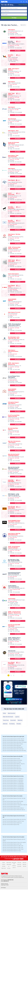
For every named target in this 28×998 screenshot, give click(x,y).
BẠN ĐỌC (24, 864)
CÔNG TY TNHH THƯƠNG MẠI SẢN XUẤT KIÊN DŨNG (16, 145)
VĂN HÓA (14, 865)
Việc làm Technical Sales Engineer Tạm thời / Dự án (13, 821)
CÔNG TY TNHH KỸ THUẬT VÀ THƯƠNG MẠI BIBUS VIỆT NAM (16, 44)
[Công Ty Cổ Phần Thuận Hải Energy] (4, 443)
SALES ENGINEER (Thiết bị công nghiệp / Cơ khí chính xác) (14, 521)
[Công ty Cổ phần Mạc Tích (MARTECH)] (4, 535)
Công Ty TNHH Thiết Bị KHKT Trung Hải (16, 456)
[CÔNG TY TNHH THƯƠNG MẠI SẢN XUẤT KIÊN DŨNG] (4, 144)
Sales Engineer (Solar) (11, 286)
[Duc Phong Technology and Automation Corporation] (4, 508)
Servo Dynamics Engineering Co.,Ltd (15, 31)
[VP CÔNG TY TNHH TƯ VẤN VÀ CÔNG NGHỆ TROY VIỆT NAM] (4, 208)
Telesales (18, 723)
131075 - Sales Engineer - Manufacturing (14, 363)
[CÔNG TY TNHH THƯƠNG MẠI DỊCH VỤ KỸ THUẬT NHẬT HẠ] (4, 222)
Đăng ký (20, 4)
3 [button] (13, 675)
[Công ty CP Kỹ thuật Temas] (4, 430)
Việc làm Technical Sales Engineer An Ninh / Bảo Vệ (13, 738)
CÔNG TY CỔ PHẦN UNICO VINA (14, 496)
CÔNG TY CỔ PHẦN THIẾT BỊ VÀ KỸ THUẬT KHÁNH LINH (16, 600)
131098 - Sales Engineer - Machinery (14, 69)
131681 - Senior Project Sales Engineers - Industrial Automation (11, 260)
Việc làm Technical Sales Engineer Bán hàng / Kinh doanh (15, 742)
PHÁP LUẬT (3, 868)
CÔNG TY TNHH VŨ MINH (13, 57)
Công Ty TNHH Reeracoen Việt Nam (15, 562)
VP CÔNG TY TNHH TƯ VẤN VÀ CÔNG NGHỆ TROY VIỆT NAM (16, 209)
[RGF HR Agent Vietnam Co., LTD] (4, 70)
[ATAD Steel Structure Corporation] (4, 404)
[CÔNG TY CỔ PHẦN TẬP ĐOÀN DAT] (4, 120)
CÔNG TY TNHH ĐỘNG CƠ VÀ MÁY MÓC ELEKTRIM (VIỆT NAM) (15, 275)
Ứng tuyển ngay (17, 37)
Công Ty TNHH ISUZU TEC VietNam (15, 169)
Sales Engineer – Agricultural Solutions (13, 350)
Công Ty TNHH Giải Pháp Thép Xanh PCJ (16, 391)
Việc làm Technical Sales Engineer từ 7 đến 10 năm (13, 849)
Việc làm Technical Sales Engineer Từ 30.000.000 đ (13, 788)
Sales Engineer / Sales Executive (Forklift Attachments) (13, 156)
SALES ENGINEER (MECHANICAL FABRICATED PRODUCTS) (14, 389)
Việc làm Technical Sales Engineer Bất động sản (13, 747)
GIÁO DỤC (24, 862)
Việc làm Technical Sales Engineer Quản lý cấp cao (13, 808)
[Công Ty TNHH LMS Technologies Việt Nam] (4, 132)
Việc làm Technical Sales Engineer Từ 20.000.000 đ (13, 786)
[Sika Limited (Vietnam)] (4, 314)
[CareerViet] (17, 858)
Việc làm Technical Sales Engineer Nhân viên (12, 803)
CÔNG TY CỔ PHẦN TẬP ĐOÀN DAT (15, 120)
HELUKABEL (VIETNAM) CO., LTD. (14, 288)
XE (8, 866)
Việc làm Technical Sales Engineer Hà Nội (11, 758)
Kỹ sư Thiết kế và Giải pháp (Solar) (11, 663)
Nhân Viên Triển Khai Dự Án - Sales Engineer (14, 442)
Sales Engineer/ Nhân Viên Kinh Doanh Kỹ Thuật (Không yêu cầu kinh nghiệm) (14, 534)
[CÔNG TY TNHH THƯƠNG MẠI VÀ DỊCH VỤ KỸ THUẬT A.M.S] (4, 522)
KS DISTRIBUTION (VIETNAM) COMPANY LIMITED (16, 652)
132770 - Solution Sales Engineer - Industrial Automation (11, 194)
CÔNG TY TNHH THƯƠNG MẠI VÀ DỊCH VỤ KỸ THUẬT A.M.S (16, 523)
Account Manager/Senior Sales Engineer (14, 376)
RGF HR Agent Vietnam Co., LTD (14, 71)
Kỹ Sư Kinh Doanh (10, 55)
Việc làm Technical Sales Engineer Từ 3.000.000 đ (13, 778)
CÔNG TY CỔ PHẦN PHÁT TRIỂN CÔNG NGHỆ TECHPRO (15, 470)
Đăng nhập (25, 4)
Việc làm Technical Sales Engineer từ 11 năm (12, 850)
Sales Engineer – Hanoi (13, 130)
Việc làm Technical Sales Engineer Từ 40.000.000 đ (13, 790)
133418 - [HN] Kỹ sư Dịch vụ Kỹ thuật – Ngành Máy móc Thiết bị (14, 638)
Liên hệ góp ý (3, 887)
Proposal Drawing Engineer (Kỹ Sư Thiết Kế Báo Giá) (14, 573)
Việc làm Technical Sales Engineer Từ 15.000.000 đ (13, 785)
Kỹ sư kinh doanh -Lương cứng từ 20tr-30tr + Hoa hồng (13, 337)
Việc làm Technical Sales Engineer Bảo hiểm (12, 745)
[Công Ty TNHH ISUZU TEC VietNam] (4, 170)
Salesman (5, 723)
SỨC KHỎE (19, 866)
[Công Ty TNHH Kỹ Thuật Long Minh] (4, 182)
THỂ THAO (19, 862)
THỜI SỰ (3, 864)
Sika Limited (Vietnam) (12, 313)
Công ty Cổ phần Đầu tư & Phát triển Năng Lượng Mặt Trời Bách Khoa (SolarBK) (16, 665)
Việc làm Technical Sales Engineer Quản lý (11, 806)
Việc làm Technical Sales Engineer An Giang (12, 762)
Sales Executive (11, 650)
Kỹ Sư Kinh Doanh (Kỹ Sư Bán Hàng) (11, 207)
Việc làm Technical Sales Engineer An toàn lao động (13, 740)
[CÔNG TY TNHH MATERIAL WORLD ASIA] (4, 157)
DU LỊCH (8, 868)
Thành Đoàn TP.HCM (4, 884)
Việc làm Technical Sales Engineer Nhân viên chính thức (14, 819)
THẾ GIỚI (3, 866)
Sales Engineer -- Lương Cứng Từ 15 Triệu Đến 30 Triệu (13, 494)
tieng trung (5, 720)
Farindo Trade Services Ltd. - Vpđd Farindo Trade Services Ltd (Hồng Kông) (16, 417)
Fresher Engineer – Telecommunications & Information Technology (13, 586)
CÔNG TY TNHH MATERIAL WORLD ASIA (16, 158)
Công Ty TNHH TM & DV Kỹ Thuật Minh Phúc (15, 236)
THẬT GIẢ (24, 866)
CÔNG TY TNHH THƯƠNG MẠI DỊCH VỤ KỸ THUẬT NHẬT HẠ (16, 223)
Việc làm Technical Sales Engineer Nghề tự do (12, 822)
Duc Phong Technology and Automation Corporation (16, 509)
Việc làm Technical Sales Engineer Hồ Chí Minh (12, 760)
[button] (23, 1)
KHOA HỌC (19, 864)
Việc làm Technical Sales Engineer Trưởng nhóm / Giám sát (15, 804)
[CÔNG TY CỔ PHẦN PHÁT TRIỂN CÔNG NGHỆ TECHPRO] (4, 469)
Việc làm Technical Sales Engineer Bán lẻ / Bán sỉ (13, 743)
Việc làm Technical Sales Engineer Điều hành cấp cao (14, 809)
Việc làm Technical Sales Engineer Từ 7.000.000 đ (13, 781)
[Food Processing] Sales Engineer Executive (13, 416)
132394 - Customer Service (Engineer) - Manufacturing (14, 612)
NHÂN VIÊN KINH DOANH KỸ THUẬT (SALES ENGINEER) (11, 481)
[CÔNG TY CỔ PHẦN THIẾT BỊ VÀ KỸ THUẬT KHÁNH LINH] (4, 600)
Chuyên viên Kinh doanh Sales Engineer (13, 143)
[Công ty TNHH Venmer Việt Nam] (4, 108)
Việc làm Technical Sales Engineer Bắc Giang (12, 768)
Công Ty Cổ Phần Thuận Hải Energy (15, 443)
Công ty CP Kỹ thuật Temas (13, 430)
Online (4, 713)
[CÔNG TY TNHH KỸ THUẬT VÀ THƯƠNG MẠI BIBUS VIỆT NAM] (4, 43)
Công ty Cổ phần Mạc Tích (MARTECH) (15, 536)
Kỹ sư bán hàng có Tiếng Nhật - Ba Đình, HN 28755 (14, 560)
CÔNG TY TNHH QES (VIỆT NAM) (14, 83)
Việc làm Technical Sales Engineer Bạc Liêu (12, 765)
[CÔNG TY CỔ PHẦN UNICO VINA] (4, 495)
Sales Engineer (11, 29)
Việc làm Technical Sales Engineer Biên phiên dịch (13, 748)
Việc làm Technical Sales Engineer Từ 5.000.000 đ (13, 780)
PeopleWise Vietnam (12, 378)
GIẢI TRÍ (14, 867)
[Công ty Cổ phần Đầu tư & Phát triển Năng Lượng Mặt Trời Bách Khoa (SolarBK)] (4, 664)
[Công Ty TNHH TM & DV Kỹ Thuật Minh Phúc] (4, 236)
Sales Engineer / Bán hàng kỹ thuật (14, 235)
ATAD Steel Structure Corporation (15, 404)
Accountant (13, 720)
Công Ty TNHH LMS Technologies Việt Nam (16, 132)
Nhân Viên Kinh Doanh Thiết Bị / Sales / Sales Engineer (11, 507)
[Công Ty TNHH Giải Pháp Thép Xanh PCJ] (4, 391)
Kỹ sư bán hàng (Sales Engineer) (13, 428)
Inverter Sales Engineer (13, 273)
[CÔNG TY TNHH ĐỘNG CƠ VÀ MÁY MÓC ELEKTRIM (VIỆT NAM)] (4, 275)
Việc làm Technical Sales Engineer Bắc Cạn (12, 767)
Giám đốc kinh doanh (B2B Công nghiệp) (14, 625)
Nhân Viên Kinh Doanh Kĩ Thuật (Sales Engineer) (13, 455)
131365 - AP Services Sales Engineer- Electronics (14, 248)
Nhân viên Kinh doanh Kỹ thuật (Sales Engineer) (13, 468)
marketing (20, 720)
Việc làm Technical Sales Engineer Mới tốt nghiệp (13, 801)
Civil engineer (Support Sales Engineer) (13, 402)
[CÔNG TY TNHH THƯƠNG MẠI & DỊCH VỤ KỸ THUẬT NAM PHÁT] (4, 626)
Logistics (17, 716)
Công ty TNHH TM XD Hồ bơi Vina (14, 482)
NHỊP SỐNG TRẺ (14, 863)
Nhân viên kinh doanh (8, 716)
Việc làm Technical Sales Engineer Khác (11, 824)
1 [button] (8, 675)
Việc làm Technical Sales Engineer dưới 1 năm (12, 844)
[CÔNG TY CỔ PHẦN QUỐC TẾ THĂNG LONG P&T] (4, 338)
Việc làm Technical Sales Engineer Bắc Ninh (12, 770)
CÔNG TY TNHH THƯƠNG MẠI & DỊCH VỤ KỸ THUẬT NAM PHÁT (16, 627)
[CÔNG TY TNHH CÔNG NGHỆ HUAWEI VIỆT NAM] (4, 587)
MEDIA (3, 862)
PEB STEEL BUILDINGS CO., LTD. (14, 575)
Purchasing (12, 723)
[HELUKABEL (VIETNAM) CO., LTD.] (4, 287)
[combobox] (14, 8)
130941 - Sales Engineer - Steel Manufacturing (11, 94)
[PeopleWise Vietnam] (4, 378)
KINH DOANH (8, 862)
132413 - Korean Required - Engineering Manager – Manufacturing (14, 547)
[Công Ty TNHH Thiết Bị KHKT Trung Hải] (4, 456)
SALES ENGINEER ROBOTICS (12, 300)
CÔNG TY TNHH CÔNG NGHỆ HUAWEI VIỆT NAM (16, 588)
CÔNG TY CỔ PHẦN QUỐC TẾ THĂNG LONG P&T (16, 339)
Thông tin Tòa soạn (4, 883)
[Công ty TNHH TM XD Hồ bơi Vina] (4, 482)
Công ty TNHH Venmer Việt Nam (14, 108)
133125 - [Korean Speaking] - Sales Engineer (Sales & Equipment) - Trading (14, 324)
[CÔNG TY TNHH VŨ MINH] (4, 56)
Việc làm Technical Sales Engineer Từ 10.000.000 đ (13, 783)
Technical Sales (11, 598)
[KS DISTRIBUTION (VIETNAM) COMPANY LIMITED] (4, 652)
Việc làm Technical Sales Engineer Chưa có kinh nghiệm (14, 842)
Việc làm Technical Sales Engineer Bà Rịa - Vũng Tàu (14, 763)
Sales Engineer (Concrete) (14, 312)
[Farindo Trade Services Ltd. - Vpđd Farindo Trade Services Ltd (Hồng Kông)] (4, 417)
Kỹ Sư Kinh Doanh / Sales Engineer (11, 42)
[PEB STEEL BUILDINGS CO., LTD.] (4, 574)
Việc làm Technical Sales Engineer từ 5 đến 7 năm (13, 847)
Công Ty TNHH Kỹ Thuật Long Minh (15, 182)
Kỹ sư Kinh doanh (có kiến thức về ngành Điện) (11, 221)
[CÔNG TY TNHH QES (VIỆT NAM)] (4, 83)
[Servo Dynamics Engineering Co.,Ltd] (4, 31)
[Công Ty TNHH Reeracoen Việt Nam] (4, 561)
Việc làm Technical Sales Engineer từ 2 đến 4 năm (13, 845)
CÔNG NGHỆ (9, 864)
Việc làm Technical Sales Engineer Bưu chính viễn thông (14, 750)
